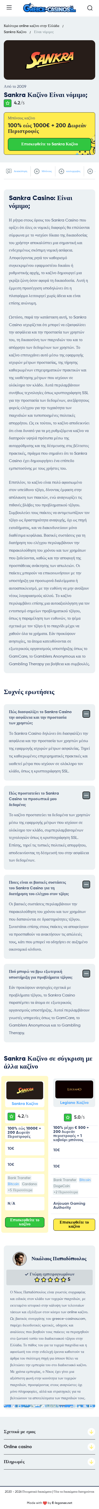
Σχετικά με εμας (20, 1432)
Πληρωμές (14, 1462)
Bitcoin (13, 1184)
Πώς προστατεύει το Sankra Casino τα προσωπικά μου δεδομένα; (34, 799)
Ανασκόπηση (20, 171)
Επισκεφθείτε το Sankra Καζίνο (49, 144)
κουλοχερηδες (72, 171)
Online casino (18, 1447)
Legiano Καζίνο (74, 1103)
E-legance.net (62, 1503)
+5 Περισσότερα (20, 1190)
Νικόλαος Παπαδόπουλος (58, 1259)
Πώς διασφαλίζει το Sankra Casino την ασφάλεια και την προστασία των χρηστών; (40, 718)
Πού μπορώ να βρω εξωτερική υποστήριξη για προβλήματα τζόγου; (40, 974)
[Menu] (9, 7)
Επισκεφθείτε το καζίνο (24, 1222)
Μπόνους (46, 171)
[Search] (90, 8)
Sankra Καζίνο (25, 1104)
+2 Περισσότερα (66, 1192)
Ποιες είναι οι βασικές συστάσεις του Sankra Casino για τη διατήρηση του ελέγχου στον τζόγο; (39, 888)
